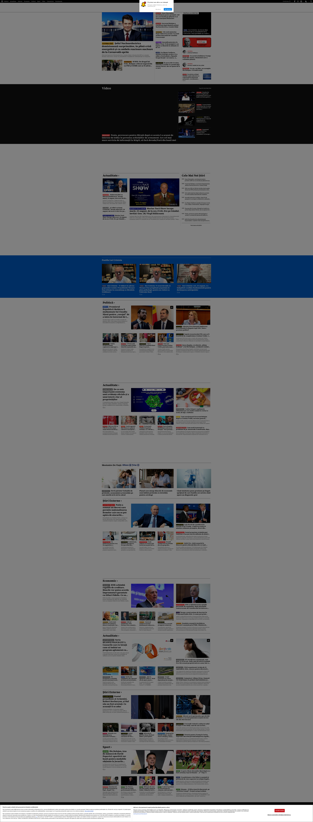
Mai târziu (158, 9)
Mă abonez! (168, 9)
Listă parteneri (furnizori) (140, 813)
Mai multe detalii (89, 811)
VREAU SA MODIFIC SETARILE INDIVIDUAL (279, 814)
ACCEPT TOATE (279, 810)
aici (36, 816)
